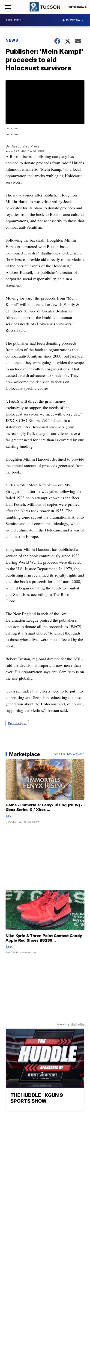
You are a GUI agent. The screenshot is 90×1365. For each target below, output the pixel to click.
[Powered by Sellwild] (77, 1024)
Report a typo (17, 723)
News (12, 40)
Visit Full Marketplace (69, 754)
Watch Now (77, 7)
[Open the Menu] (7, 7)
